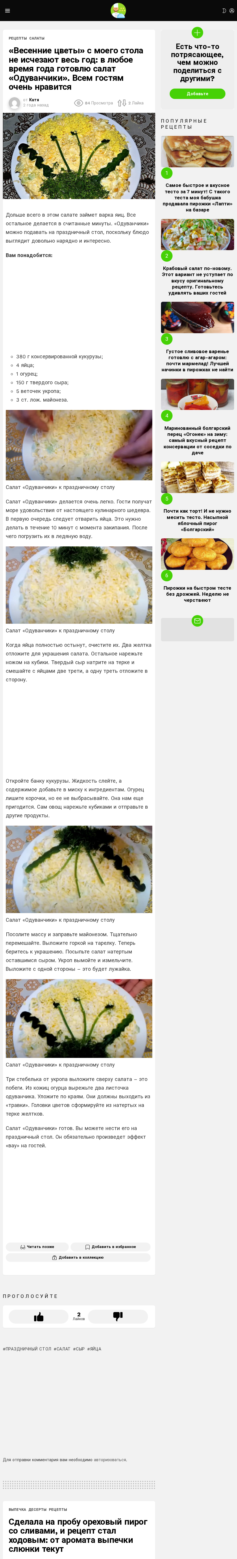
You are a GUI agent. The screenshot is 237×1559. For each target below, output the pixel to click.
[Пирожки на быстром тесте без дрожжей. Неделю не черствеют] (197, 554)
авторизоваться (110, 1459)
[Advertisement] (79, 305)
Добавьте (197, 93)
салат (64, 1349)
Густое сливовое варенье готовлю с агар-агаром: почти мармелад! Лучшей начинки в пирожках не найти (197, 360)
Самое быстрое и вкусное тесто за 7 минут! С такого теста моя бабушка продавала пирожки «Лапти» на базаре (197, 197)
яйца (95, 1349)
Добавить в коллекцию (81, 1257)
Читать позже (40, 1247)
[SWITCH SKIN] (224, 10)
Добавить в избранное (114, 1247)
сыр (80, 1349)
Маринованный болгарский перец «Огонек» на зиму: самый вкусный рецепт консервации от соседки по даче (198, 440)
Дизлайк (118, 1317)
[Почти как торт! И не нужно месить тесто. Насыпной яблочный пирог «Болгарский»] (197, 477)
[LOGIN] (231, 10)
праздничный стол (28, 1349)
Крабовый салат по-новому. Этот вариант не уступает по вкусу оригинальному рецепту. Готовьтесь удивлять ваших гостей (197, 280)
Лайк (38, 1317)
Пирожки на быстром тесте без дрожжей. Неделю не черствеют (197, 594)
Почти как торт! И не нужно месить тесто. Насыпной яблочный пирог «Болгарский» (197, 520)
